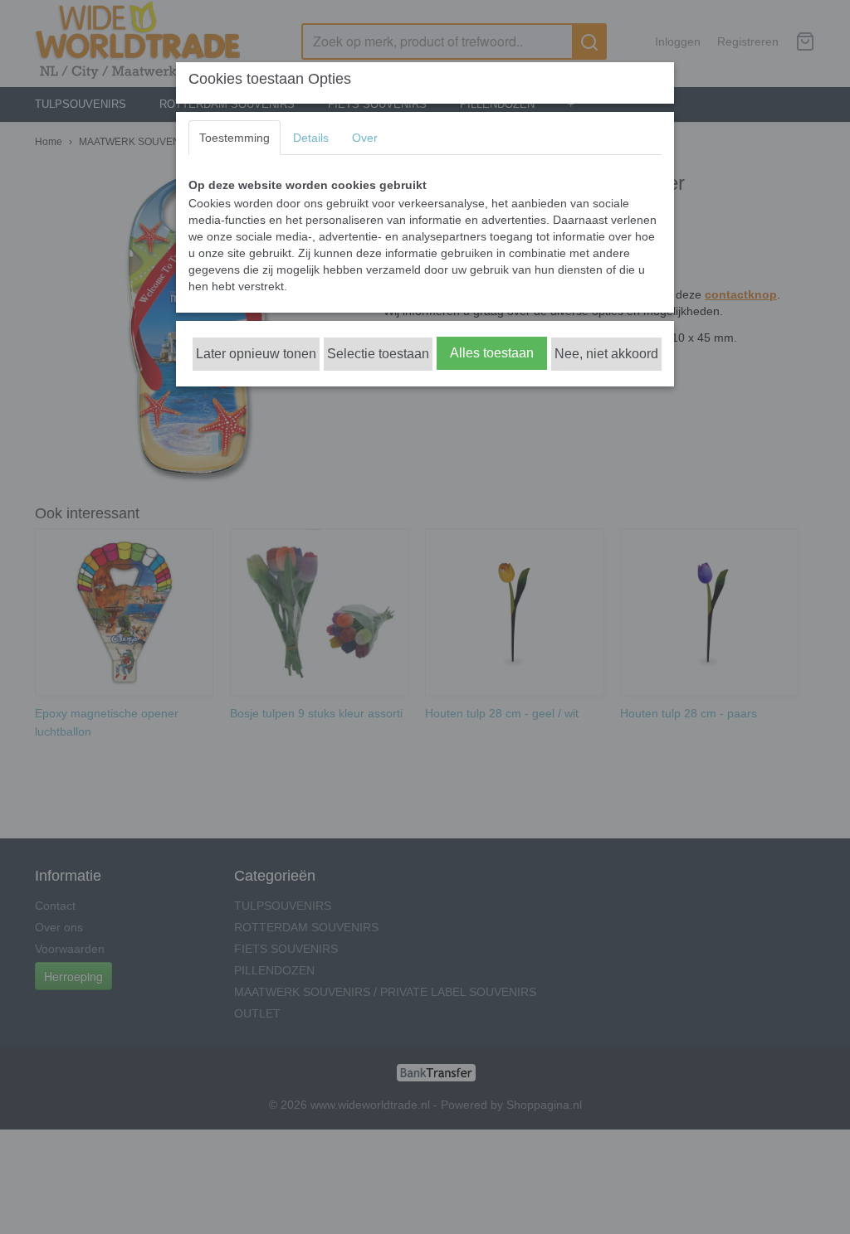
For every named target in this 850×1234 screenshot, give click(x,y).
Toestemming (234, 137)
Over (365, 137)
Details (311, 137)
